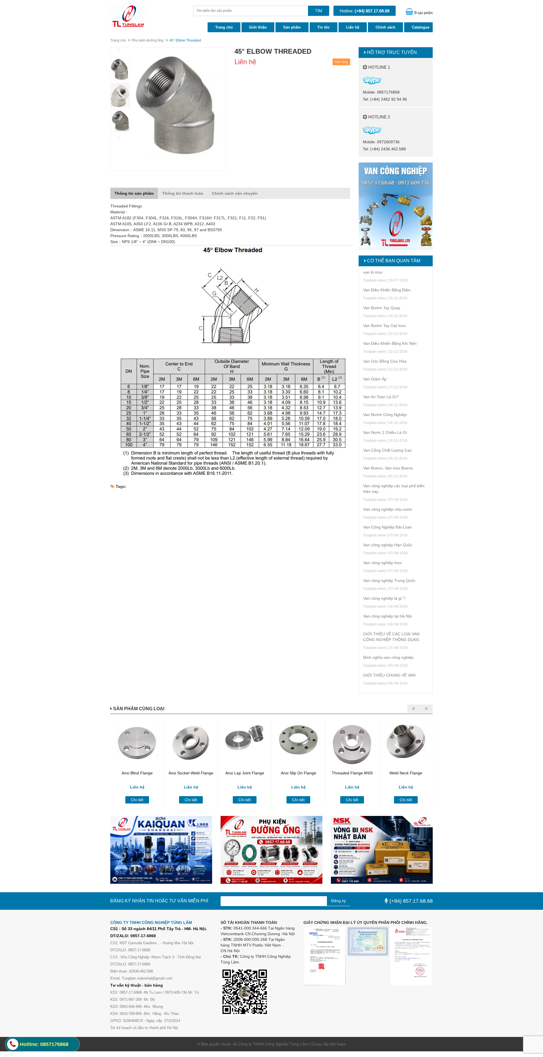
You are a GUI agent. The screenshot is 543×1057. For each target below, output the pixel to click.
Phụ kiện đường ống (147, 40)
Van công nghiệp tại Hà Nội (387, 616)
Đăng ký (338, 900)
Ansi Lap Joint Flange (244, 773)
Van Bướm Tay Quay (381, 308)
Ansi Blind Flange (137, 773)
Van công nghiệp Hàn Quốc (387, 545)
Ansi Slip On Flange (298, 773)
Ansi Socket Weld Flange (191, 773)
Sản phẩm (292, 27)
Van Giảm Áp (375, 379)
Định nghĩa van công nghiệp (388, 657)
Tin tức (323, 27)
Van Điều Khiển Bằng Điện (386, 290)
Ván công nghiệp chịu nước (387, 509)
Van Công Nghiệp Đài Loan (387, 527)
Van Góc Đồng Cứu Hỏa (384, 361)
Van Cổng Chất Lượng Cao (387, 450)
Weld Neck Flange (405, 773)
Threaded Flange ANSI (352, 773)
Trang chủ (224, 27)
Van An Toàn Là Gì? (381, 397)
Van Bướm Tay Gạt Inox (384, 325)
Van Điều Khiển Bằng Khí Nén (390, 343)
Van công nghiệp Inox (382, 562)
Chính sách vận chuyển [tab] (235, 193)
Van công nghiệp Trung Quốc (389, 580)
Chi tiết (137, 800)
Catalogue (420, 27)
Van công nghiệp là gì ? (384, 598)
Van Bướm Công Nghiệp (385, 414)
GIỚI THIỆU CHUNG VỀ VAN (389, 675)
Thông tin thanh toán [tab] (182, 193)
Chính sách (385, 27)
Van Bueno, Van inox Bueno (388, 468)
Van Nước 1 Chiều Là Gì (385, 432)
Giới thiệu (258, 27)
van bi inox (372, 272)
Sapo (341, 1044)
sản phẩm (423, 12)
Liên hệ (352, 27)
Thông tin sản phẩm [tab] (134, 193)
